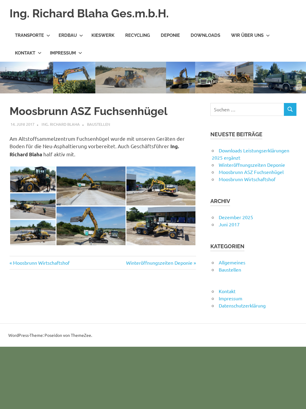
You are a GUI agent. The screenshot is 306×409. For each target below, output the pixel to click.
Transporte (29, 35)
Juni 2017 (229, 224)
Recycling (137, 35)
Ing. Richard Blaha (61, 124)
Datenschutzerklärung (242, 305)
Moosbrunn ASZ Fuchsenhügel (251, 172)
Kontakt (25, 53)
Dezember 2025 (236, 217)
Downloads (205, 35)
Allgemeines (232, 262)
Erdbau (68, 35)
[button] (33, 179)
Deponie (170, 35)
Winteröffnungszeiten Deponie (159, 263)
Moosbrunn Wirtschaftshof (41, 263)
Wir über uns (247, 35)
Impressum (63, 53)
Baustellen (98, 124)
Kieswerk (102, 35)
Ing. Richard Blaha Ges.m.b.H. (89, 13)
